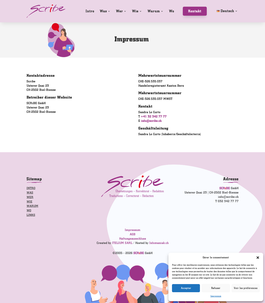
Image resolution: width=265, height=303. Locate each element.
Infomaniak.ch (159, 243)
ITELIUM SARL (122, 243)
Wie (135, 11)
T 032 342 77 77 (226, 201)
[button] (258, 257)
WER (29, 197)
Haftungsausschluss (132, 238)
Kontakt (194, 11)
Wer (119, 11)
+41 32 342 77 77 (154, 116)
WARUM (32, 206)
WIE (29, 202)
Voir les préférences (245, 288)
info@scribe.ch (151, 121)
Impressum (215, 296)
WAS (29, 193)
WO (28, 210)
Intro (90, 11)
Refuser (215, 288)
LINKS (30, 215)
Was (103, 11)
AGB (132, 234)
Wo (171, 11)
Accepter (186, 288)
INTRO (30, 188)
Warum (153, 11)
